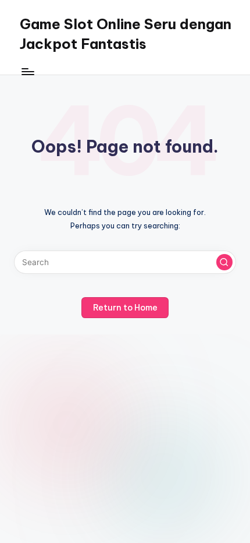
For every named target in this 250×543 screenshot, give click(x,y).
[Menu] (27, 71)
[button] (224, 262)
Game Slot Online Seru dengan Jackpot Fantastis (125, 33)
